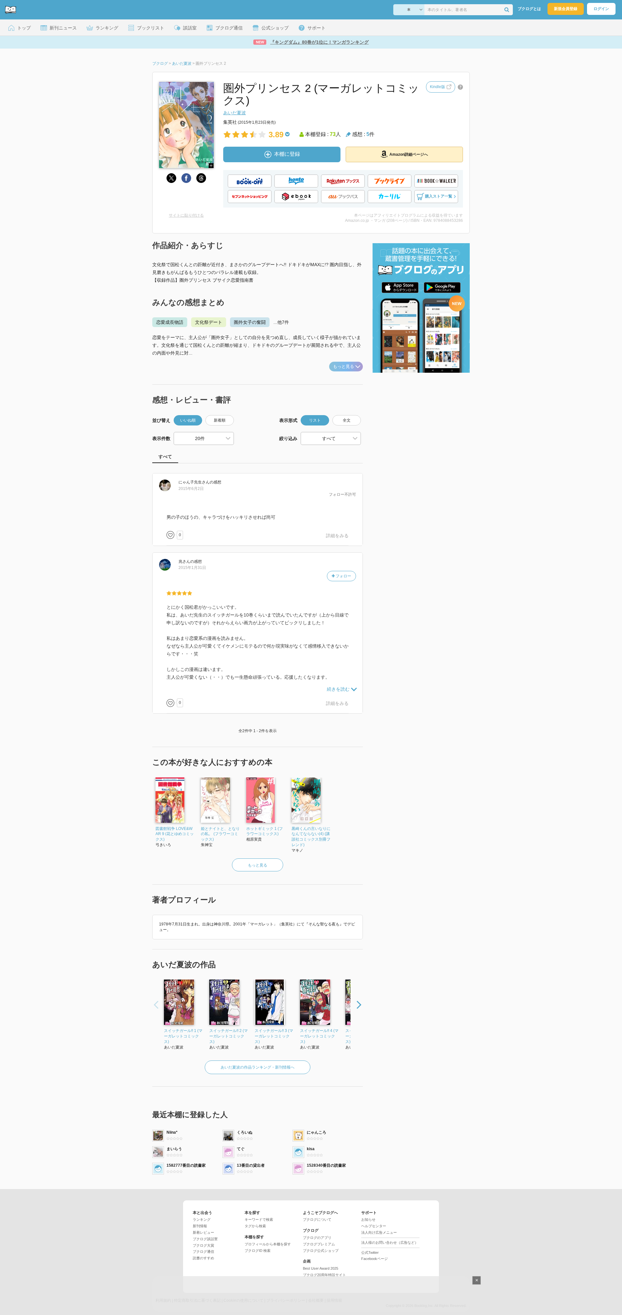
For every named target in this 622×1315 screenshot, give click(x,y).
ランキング (202, 1219)
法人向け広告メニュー (379, 1232)
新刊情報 (200, 1226)
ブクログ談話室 (205, 1239)
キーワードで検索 (259, 1219)
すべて (165, 456)
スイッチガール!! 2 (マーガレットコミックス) (228, 1036)
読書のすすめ (203, 1258)
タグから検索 (255, 1226)
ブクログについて (317, 1219)
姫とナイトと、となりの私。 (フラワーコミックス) (220, 834)
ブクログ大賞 (203, 1245)
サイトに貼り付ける (186, 215)
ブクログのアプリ (317, 1238)
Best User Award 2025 (320, 1268)
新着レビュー (203, 1232)
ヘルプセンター (373, 1226)
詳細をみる (337, 535)
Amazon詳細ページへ (408, 154)
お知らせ (368, 1219)
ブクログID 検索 (258, 1251)
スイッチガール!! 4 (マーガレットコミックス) (319, 1036)
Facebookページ (374, 1259)
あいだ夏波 (234, 112)
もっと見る (343, 366)
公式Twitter (370, 1252)
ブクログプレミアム (319, 1244)
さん (194, 482)
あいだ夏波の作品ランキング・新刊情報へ (257, 1067)
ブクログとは (529, 8)
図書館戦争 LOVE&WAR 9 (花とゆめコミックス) (175, 834)
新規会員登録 (565, 8)
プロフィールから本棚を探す (268, 1244)
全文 (347, 420)
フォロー (343, 576)
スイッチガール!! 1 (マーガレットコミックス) (183, 1036)
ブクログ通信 (203, 1251)
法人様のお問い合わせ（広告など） (389, 1242)
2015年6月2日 (191, 488)
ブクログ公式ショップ (321, 1251)
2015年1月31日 (192, 567)
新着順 (219, 420)
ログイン (601, 8)
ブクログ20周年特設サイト (324, 1275)
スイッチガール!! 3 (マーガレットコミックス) (274, 1036)
